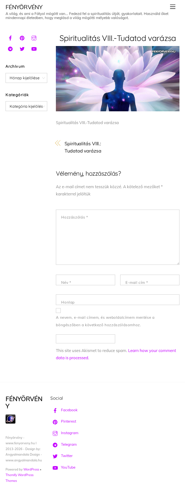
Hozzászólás (74, 217)
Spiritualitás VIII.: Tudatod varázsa (83, 147)
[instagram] (34, 37)
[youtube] (34, 48)
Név (66, 282)
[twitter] (22, 48)
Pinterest (68, 421)
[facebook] (10, 37)
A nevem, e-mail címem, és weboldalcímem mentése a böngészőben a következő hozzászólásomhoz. (105, 321)
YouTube (67, 467)
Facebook (69, 410)
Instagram (69, 433)
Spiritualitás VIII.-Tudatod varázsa (117, 38)
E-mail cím (137, 282)
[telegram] (10, 48)
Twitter (66, 455)
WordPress (31, 469)
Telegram (68, 444)
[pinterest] (22, 37)
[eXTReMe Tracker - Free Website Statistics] (10, 422)
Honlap (68, 302)
